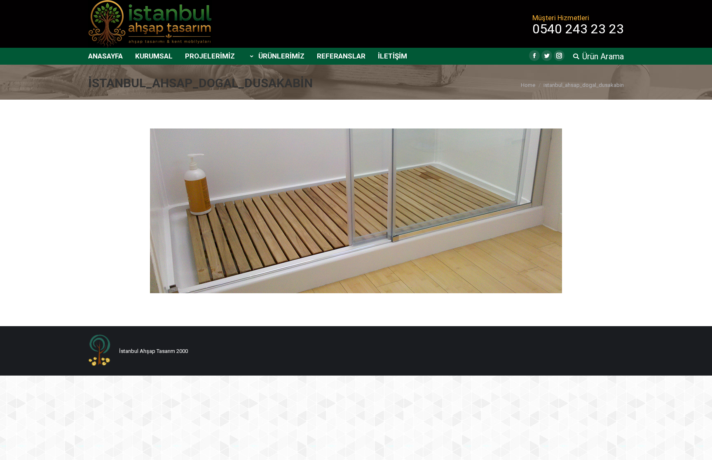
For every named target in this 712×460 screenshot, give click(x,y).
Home (528, 85)
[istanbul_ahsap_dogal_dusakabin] (356, 210)
